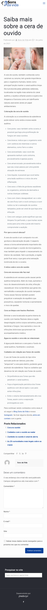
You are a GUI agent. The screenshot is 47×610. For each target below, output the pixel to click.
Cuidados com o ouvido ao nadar (21, 432)
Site (5, 531)
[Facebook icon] (23, 602)
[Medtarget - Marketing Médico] (23, 597)
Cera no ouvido (13, 427)
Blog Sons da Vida (21, 411)
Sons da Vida (23, 40)
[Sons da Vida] (10, 3)
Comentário (9, 486)
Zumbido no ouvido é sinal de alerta (22, 437)
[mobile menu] (44, 3)
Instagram (8, 415)
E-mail (7, 521)
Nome (7, 511)
